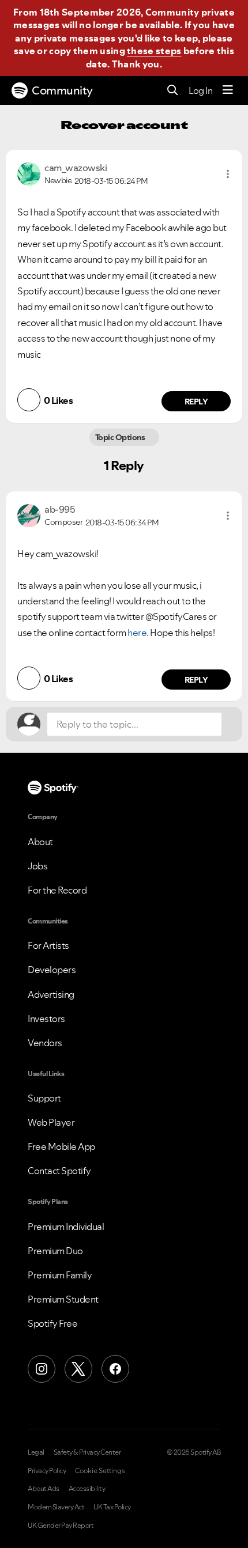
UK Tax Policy (112, 1507)
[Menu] (227, 90)
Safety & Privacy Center (87, 1452)
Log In (200, 90)
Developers (52, 969)
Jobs (37, 866)
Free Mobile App (61, 1146)
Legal (36, 1452)
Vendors (45, 1042)
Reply (196, 401)
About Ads (43, 1488)
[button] (227, 174)
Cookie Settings (100, 1470)
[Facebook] (115, 1369)
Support (44, 1098)
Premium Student (63, 1299)
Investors (46, 1018)
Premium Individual (66, 1226)
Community (62, 90)
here (136, 632)
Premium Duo (55, 1250)
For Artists (48, 945)
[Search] (173, 90)
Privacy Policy (47, 1470)
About (40, 841)
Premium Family (60, 1275)
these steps (154, 50)
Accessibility (87, 1488)
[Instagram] (41, 1369)
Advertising (51, 994)
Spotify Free (52, 1323)
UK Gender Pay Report (60, 1525)
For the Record (57, 890)
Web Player (51, 1122)
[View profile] (28, 172)
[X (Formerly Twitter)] (78, 1369)
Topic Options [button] (121, 437)
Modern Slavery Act (56, 1507)
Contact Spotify (59, 1170)
